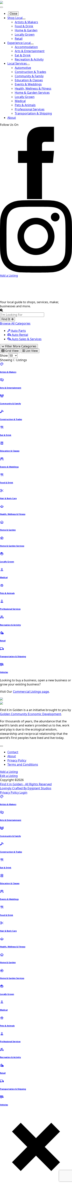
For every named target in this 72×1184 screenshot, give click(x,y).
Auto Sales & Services (26, 339)
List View (31, 351)
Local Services (17, 63)
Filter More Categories (20, 346)
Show (4, 355)
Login (23, 792)
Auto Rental (19, 335)
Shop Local (15, 18)
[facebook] (36, 198)
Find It (6, 319)
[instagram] (36, 271)
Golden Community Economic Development (30, 714)
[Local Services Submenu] (28, 64)
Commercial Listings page (31, 692)
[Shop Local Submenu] (24, 18)
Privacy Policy (16, 760)
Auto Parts (18, 331)
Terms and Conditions (22, 764)
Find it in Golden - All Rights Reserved (26, 784)
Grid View (11, 351)
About (11, 118)
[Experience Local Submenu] (32, 44)
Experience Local (19, 43)
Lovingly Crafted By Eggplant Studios (25, 788)
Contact (12, 752)
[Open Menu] (1, 7)
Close (13, 14)
